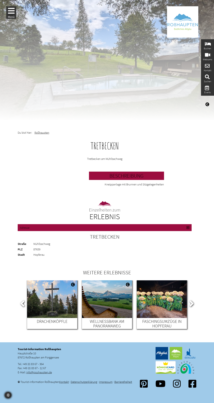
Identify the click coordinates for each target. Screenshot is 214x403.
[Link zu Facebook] (192, 383)
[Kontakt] (207, 66)
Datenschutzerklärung (84, 382)
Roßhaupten (41, 132)
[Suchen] (207, 77)
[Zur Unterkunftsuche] (207, 44)
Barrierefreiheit (123, 382)
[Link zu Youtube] (160, 383)
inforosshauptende (39, 372)
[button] (105, 227)
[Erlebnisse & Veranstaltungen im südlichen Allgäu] (206, 88)
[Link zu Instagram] (177, 383)
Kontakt (64, 382)
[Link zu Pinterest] (144, 383)
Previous (22, 303)
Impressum (105, 382)
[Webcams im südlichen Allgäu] (207, 55)
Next (191, 303)
